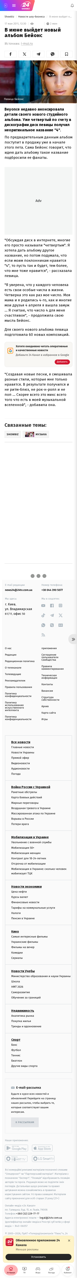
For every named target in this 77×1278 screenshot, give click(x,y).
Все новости (20, 742)
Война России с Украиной (30, 787)
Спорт (15, 1039)
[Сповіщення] (72, 5)
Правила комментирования (52, 667)
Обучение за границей (26, 997)
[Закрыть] (69, 1240)
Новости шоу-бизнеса (31, 16)
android (16, 1148)
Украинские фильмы (24, 942)
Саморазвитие (20, 992)
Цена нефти (19, 891)
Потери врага (20, 824)
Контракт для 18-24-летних (28, 858)
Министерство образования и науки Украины (41, 976)
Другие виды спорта (24, 1066)
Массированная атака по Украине (33, 813)
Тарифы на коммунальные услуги (33, 907)
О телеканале (13, 668)
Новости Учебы (23, 971)
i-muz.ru (27, 43)
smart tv (16, 1158)
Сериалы (17, 957)
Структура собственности (50, 698)
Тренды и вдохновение (26, 1026)
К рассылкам (25, 1122)
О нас (8, 648)
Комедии (17, 952)
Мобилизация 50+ (22, 847)
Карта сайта (48, 713)
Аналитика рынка (22, 1015)
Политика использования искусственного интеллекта (14, 706)
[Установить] (38, 1249)
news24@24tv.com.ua (18, 590)
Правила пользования (18, 687)
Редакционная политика (20, 661)
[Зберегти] (66, 54)
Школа (15, 981)
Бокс (14, 1044)
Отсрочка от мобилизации (28, 863)
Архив (45, 706)
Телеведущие (13, 674)
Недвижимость (22, 1011)
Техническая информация (49, 676)
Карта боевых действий (26, 797)
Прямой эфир (20, 757)
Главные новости (22, 747)
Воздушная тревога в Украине (31, 808)
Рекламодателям (15, 680)
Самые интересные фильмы (29, 936)
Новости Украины (22, 752)
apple (43, 1148)
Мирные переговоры (24, 802)
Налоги (16, 913)
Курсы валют (19, 897)
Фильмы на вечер (22, 947)
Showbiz (10, 16)
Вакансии (47, 691)
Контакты (47, 684)
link (43, 605)
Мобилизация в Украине (30, 837)
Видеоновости (20, 763)
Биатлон (16, 1060)
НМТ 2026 (17, 986)
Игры (44, 719)
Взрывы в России (22, 818)
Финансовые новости (25, 902)
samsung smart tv (43, 1158)
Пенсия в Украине (23, 918)
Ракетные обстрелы (24, 792)
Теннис (16, 1055)
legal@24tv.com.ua (51, 1217)
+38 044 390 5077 (52, 590)
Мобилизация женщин (26, 853)
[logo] (25, 5)
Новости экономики (26, 886)
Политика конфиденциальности (18, 695)
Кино (15, 931)
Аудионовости (20, 768)
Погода (16, 774)
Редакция (10, 655)
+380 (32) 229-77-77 (27, 1213)
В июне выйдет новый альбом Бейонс (60, 16)
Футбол (16, 1050)
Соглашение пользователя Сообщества (49, 657)
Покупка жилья (21, 1021)
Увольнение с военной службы (31, 842)
